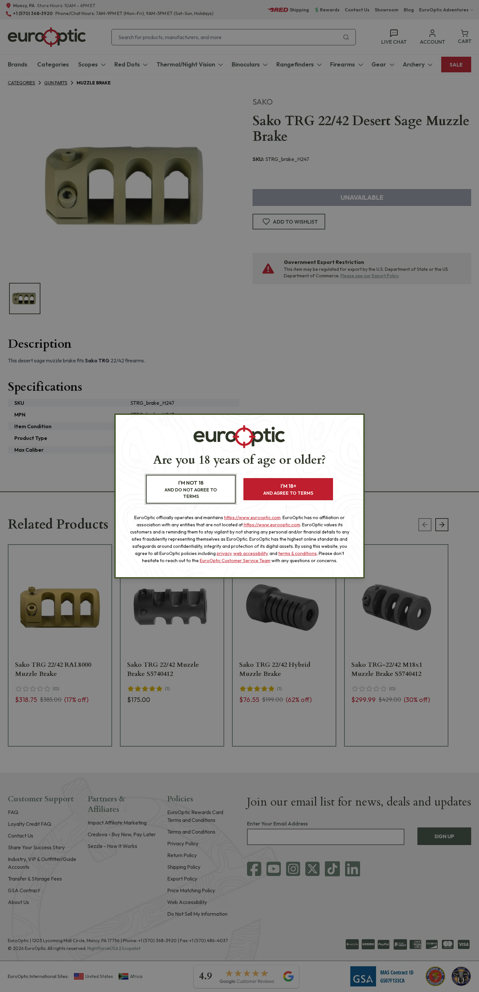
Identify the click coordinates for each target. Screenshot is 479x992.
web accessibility (250, 553)
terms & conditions (297, 553)
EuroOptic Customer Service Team (235, 560)
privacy (224, 553)
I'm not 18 (191, 489)
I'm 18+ (288, 489)
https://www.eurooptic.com (252, 517)
